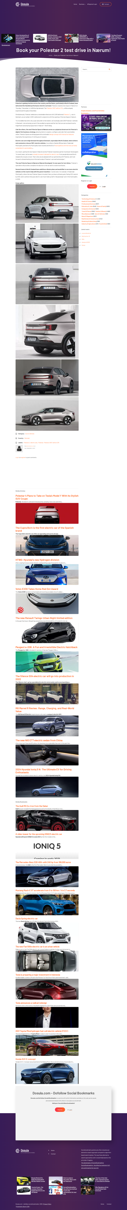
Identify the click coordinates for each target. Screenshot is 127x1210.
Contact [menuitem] (106, 4)
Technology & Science (88, 199)
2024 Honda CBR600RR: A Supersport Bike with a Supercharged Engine (86, 37)
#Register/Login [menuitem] (92, 4)
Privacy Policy (47, 1204)
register (23, 457)
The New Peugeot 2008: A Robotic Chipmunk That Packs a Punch (118, 37)
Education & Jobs (87, 206)
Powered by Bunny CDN (22, 1206)
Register (92, 186)
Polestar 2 (67, 114)
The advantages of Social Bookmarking (92, 1163)
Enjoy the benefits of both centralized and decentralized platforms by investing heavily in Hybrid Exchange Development (16, 40)
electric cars (33, 442)
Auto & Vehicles (29, 433)
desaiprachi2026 (86, 242)
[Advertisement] (63, 22)
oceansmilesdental (86, 233)
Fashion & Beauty (101, 211)
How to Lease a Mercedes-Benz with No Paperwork (69, 1179)
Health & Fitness (87, 201)
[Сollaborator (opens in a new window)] (94, 144)
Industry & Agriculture (88, 224)
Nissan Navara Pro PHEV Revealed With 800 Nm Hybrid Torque (38, 1179)
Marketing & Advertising (89, 221)
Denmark (27, 438)
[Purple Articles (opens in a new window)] (96, 122)
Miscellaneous (86, 214)
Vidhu (83, 239)
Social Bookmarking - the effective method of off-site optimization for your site (70, 1190)
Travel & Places (86, 211)
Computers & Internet (88, 209)
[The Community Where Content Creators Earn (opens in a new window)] (94, 165)
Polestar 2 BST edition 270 (55, 108)
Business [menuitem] (82, 5)
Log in (17, 457)
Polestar (40, 442)
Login (104, 186)
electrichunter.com (30, 446)
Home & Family (101, 206)
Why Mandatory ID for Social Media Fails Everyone (101, 1188)
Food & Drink (103, 224)
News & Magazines (87, 216)
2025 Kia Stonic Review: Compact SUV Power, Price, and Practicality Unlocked (55, 37)
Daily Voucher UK (86, 236)
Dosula (25, 3)
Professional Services (88, 204)
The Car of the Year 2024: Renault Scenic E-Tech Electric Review (102, 1179)
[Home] (18, 4)
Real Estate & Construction (90, 219)
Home (52, 1150)
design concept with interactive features (62, 134)
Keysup (83, 245)
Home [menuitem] (75, 4)
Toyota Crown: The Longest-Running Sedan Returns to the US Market (38, 1189)
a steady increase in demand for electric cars (45, 154)
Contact (53, 1154)
